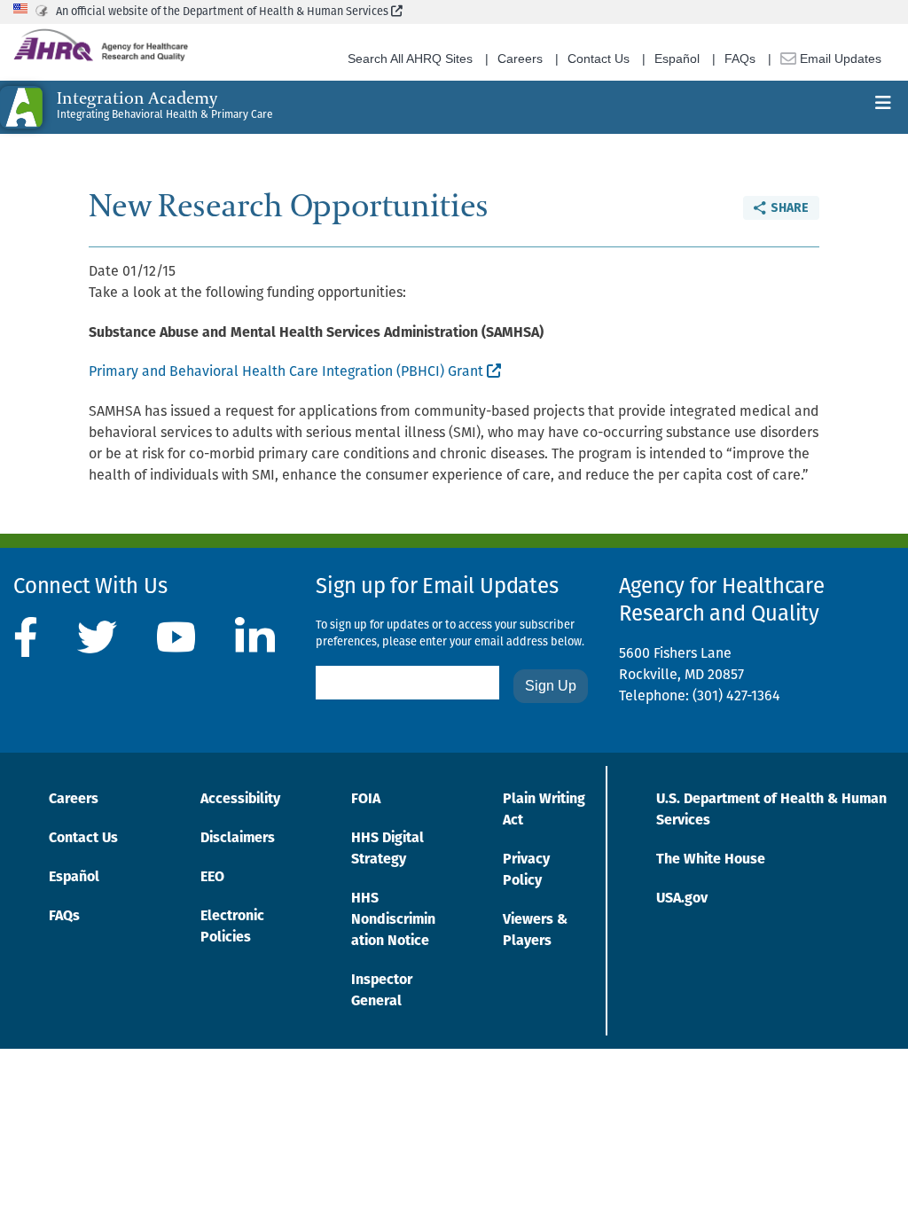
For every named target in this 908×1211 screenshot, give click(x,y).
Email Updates (838, 58)
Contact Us (599, 58)
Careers (520, 58)
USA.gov (682, 899)
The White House (710, 860)
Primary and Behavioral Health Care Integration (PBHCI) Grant (294, 372)
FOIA (365, 800)
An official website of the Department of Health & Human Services (229, 12)
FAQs (739, 58)
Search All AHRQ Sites (410, 58)
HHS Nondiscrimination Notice (393, 920)
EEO (212, 878)
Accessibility (240, 800)
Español (677, 58)
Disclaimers (237, 839)
